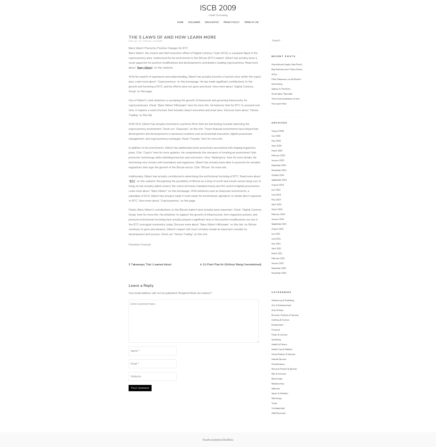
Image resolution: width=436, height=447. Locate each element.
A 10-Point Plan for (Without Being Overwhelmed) (230, 264)
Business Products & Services (285, 315)
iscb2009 (157, 41)
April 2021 (276, 248)
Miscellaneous (278, 364)
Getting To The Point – (281, 89)
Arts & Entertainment (281, 305)
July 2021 (275, 234)
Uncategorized (278, 408)
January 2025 (277, 160)
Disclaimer (194, 22)
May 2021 (276, 243)
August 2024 (277, 185)
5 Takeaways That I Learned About (150, 264)
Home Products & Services (283, 354)
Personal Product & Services (284, 369)
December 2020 (278, 268)
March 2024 (276, 209)
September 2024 (279, 180)
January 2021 (277, 263)
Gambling (276, 339)
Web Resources (278, 413)
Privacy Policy (231, 22)
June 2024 (276, 194)
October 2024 (277, 175)
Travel (274, 403)
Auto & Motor (277, 310)
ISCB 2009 (218, 8)
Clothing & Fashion (280, 320)
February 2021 (278, 258)
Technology (276, 398)
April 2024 (276, 204)
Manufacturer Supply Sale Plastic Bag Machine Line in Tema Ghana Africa (286, 69)
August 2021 (277, 229)
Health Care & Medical (281, 349)
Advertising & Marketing (282, 300)
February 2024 (278, 214)
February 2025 (278, 155)
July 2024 (275, 189)
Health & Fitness (279, 344)
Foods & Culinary (279, 334)
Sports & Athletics (279, 393)
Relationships (277, 383)
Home (180, 22)
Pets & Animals (278, 373)
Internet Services (278, 359)
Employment (277, 325)
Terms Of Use (251, 22)
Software (275, 388)
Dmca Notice (212, 22)
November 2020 (278, 273)
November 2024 (278, 170)
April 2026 (276, 145)
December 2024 (278, 165)
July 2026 (275, 136)
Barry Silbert (144, 68)
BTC (132, 181)
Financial (146, 244)
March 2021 (276, 253)
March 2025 (276, 150)
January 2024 (277, 219)
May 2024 (276, 199)
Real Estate (276, 378)
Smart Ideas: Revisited (281, 94)
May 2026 (276, 140)
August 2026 (277, 131)
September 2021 (279, 224)
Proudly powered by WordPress (218, 439)
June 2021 (276, 238)
